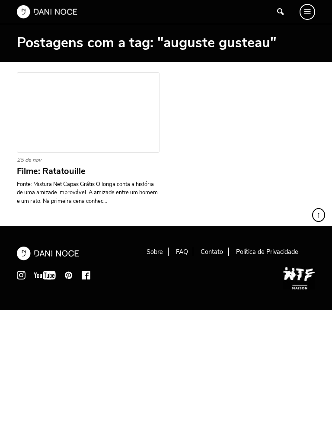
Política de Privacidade (267, 251)
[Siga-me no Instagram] (21, 275)
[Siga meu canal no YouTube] (45, 275)
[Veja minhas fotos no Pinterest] (68, 275)
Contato (212, 251)
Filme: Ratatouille (51, 171)
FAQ (182, 251)
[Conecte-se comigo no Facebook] (86, 275)
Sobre (155, 251)
